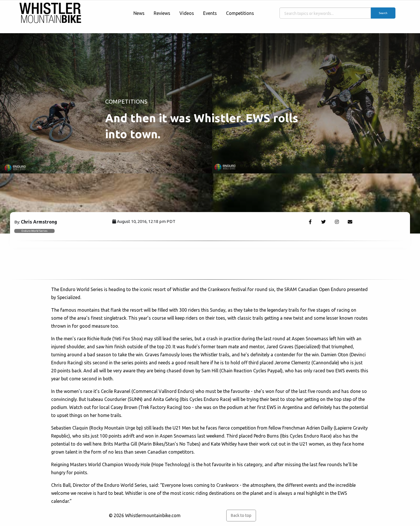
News (139, 13)
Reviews (162, 13)
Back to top (241, 515)
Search (383, 13)
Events (210, 13)
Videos (186, 13)
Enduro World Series (34, 230)
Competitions (240, 13)
